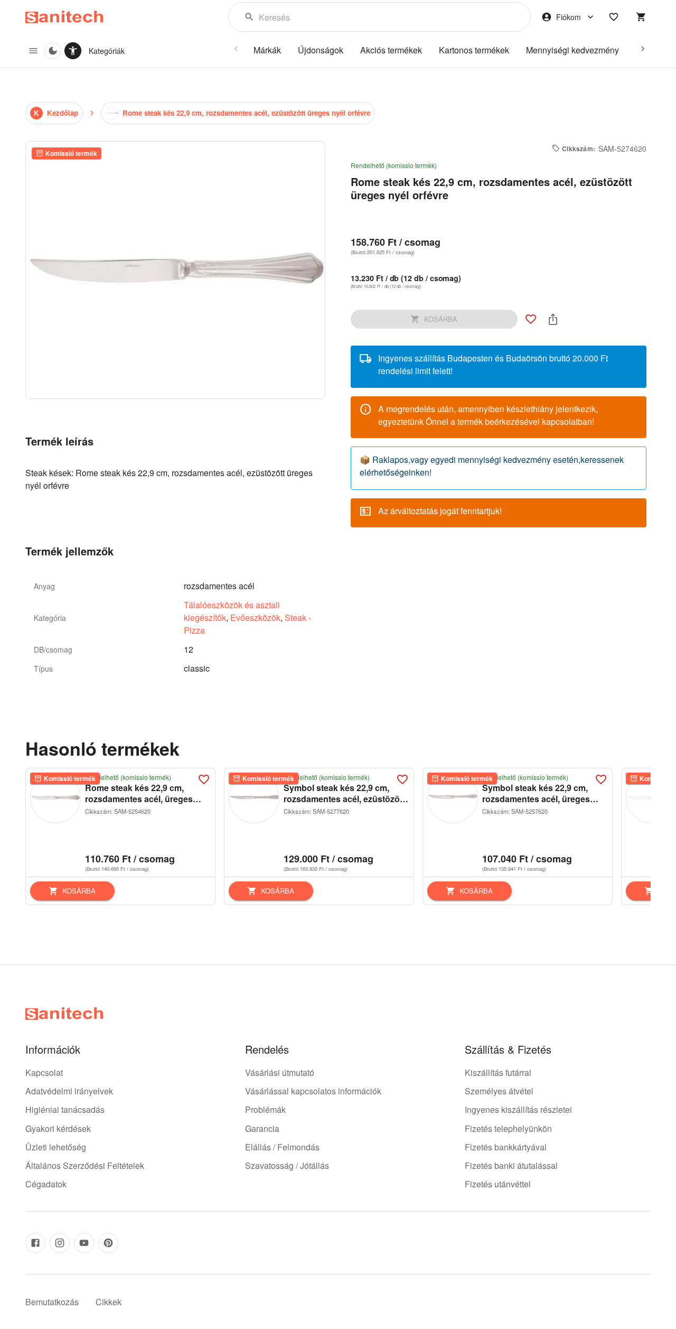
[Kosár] (641, 16)
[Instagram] (60, 1243)
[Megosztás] (553, 319)
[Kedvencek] (613, 16)
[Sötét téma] (52, 50)
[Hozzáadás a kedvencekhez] (531, 319)
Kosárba (79, 891)
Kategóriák (107, 50)
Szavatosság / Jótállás (287, 1165)
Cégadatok (46, 1184)
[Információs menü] (33, 51)
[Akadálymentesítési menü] (72, 50)
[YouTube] (84, 1243)
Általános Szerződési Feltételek (84, 1165)
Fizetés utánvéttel (498, 1184)
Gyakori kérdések (58, 1128)
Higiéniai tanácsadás (65, 1109)
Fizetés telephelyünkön (508, 1128)
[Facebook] (35, 1243)
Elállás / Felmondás (282, 1147)
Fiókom (568, 17)
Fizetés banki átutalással (511, 1165)
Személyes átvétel (499, 1091)
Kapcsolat (44, 1072)
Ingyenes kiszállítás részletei (518, 1109)
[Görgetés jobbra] (643, 49)
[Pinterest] (108, 1243)
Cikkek (108, 1302)
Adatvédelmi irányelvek (69, 1091)
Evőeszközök (255, 617)
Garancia (262, 1128)
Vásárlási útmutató (279, 1072)
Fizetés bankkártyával (506, 1147)
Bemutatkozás (52, 1302)
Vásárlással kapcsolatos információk (313, 1091)
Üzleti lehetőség (55, 1147)
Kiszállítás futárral (498, 1072)
